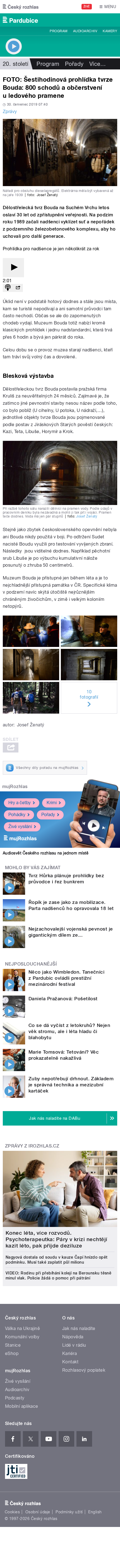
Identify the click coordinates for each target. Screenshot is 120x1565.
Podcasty (15, 1398)
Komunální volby (22, 1336)
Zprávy (10, 111)
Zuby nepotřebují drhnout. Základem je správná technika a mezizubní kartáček (71, 1085)
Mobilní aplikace (21, 1406)
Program (58, 31)
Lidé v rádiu (74, 1345)
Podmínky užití (69, 1512)
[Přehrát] (13, 267)
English (95, 1512)
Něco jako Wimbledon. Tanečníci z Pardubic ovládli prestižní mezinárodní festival (66, 978)
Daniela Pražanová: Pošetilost (63, 998)
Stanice (13, 1345)
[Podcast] (8, 288)
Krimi (52, 802)
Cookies (12, 1512)
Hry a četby (19, 802)
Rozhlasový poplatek (83, 1370)
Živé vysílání (20, 826)
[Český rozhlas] (21, 6)
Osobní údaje (37, 1512)
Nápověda (72, 1336)
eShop (11, 1353)
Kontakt (70, 1361)
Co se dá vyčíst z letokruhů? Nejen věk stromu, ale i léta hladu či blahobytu (69, 1031)
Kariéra (69, 1353)
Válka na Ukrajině (22, 1328)
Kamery (110, 31)
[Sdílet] (18, 288)
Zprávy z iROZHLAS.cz (32, 1146)
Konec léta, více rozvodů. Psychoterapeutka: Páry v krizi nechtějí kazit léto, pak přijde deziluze (56, 1239)
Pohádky (16, 814)
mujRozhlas (15, 786)
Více (97, 64)
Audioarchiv (85, 31)
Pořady (74, 64)
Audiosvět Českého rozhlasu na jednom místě (45, 853)
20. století (15, 64)
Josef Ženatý (86, 516)
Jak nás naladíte (78, 1328)
